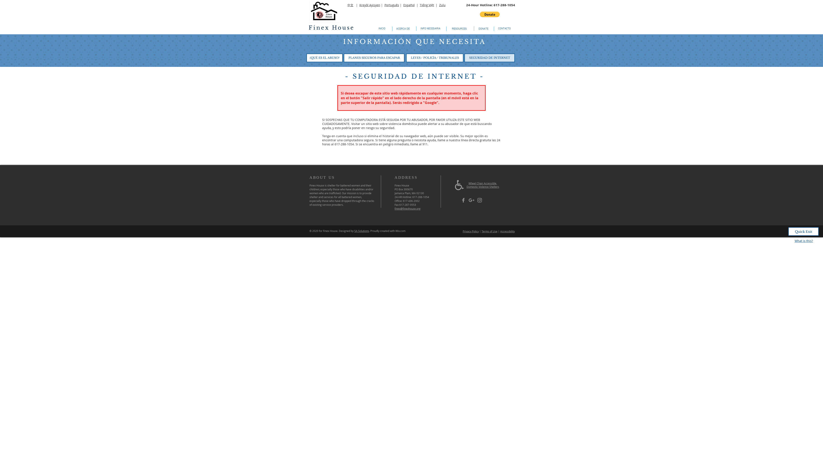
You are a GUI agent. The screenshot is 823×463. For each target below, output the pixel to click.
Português (391, 5)
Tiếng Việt (427, 5)
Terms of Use (489, 231)
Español (409, 5)
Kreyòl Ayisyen (369, 5)
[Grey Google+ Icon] (472, 200)
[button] (490, 14)
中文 (350, 5)
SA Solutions (361, 231)
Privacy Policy (471, 231)
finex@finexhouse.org (408, 208)
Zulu (442, 5)
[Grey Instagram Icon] (480, 200)
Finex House (331, 27)
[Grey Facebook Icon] (463, 200)
